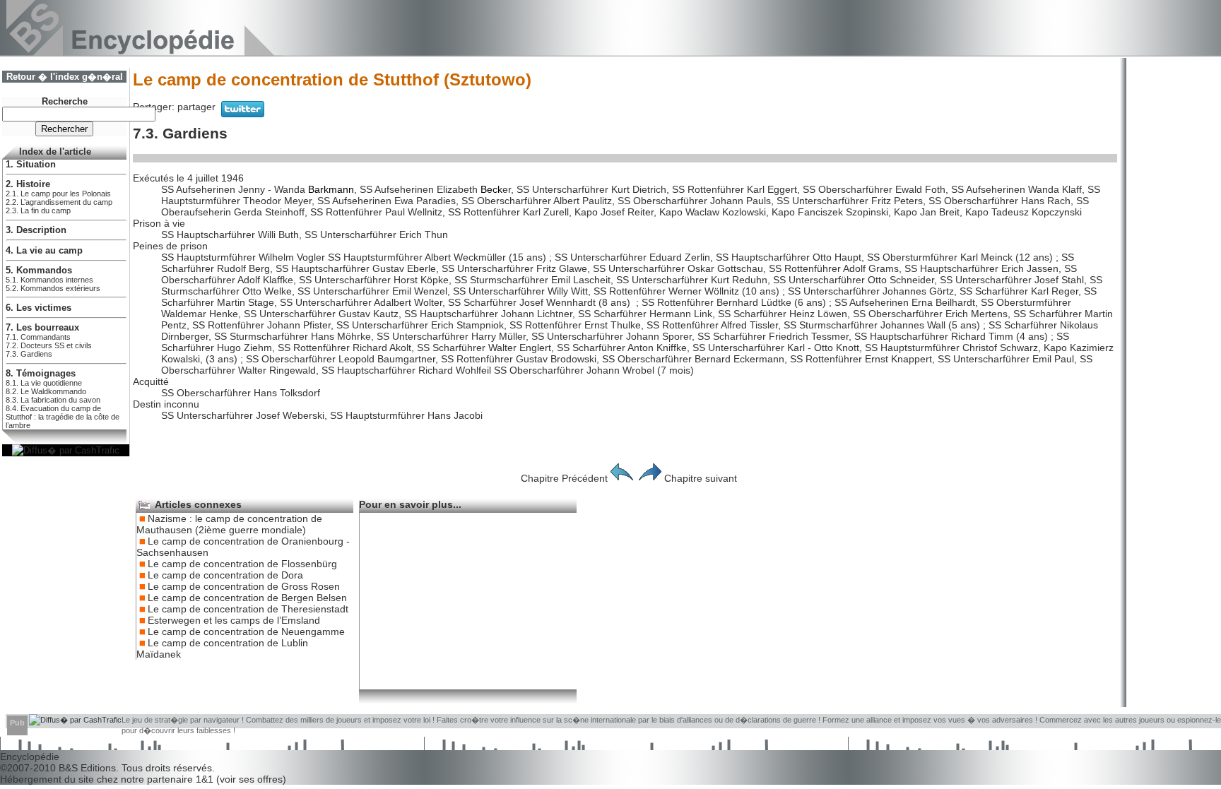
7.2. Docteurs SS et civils (49, 345)
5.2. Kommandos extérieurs (53, 288)
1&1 (206, 779)
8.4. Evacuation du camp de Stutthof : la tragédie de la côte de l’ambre (62, 416)
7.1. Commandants (38, 337)
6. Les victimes (38, 308)
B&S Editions (87, 767)
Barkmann (331, 189)
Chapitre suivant (700, 478)
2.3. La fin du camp (38, 210)
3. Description (36, 230)
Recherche (65, 102)
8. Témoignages (41, 374)
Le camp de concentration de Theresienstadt (248, 609)
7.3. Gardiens (29, 354)
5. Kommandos (39, 270)
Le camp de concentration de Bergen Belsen (247, 597)
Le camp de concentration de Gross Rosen (244, 586)
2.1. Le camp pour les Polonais (58, 193)
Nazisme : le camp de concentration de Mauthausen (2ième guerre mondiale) (229, 524)
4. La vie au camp (44, 251)
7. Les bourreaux (42, 328)
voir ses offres (251, 779)
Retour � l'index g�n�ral (64, 77)
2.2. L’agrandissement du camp (59, 202)
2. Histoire (28, 184)
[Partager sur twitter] (242, 113)
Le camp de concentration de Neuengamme (246, 631)
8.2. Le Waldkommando (46, 391)
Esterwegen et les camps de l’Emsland (234, 620)
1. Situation (31, 165)
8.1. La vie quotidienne (44, 383)
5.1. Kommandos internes (49, 279)
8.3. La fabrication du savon (53, 400)
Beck (491, 189)
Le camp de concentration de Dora (225, 575)
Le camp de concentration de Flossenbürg (242, 563)
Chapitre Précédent (564, 478)
